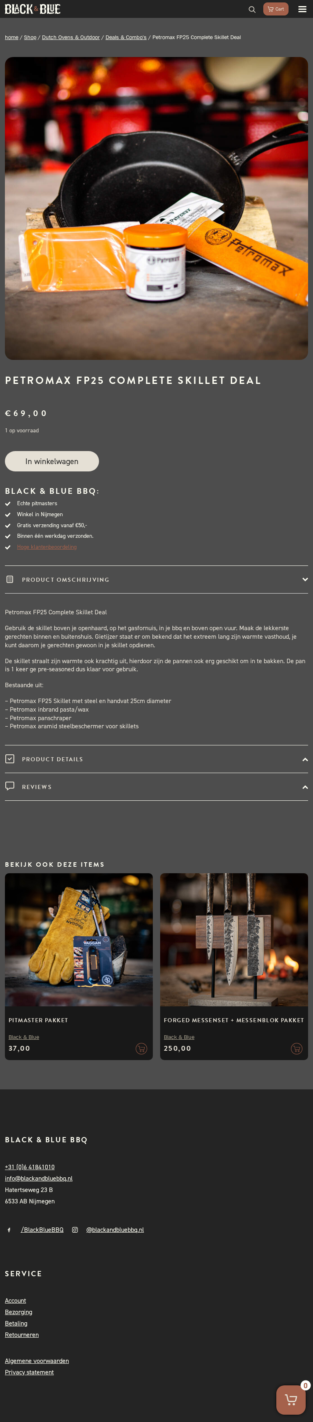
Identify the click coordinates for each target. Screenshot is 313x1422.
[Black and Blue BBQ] (32, 9)
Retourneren (22, 1334)
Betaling (16, 1323)
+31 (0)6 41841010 (30, 1167)
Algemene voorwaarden (37, 1360)
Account (15, 1300)
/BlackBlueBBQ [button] (42, 1229)
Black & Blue (24, 1037)
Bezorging (18, 1312)
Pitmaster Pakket (38, 1020)
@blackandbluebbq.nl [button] (115, 1229)
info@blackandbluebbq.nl (39, 1178)
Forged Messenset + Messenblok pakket (234, 1020)
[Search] (248, 9)
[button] (298, 9)
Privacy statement (29, 1372)
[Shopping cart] (272, 8)
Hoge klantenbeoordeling (47, 547)
